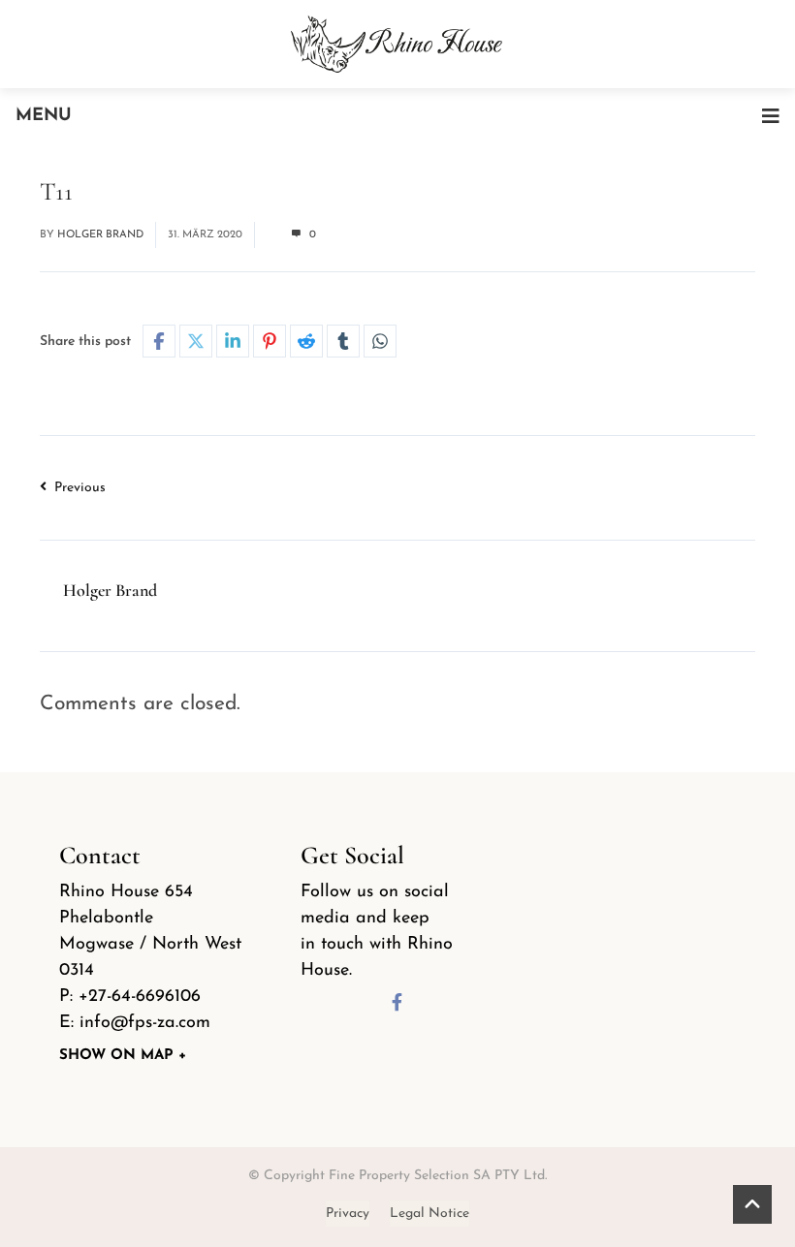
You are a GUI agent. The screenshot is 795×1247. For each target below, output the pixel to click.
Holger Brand (100, 235)
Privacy (347, 1213)
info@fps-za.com (145, 1023)
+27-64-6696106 (140, 997)
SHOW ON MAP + (122, 1055)
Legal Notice (429, 1213)
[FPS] (397, 42)
